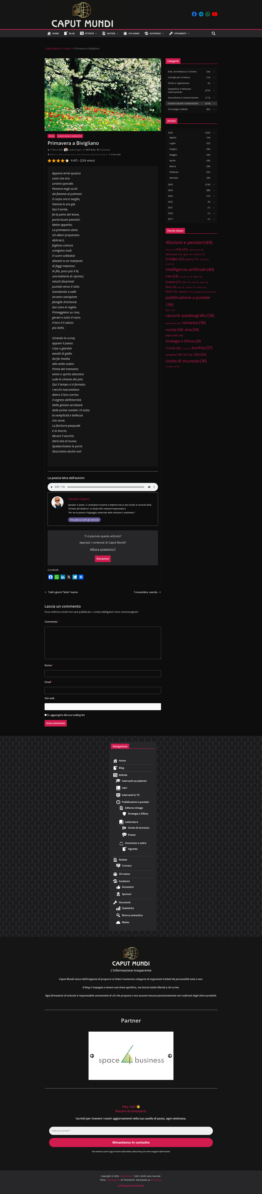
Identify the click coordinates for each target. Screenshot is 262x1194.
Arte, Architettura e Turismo (182, 71)
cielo (72, 154)
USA (199, 354)
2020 (170, 213)
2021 (170, 207)
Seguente (170, 1056)
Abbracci (53, 154)
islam (197, 276)
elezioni (199, 254)
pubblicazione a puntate (188, 301)
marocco (190, 287)
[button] (95, 33)
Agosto (173, 137)
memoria (201, 287)
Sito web (49, 698)
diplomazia (174, 254)
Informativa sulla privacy (131, 1151)
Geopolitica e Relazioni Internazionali (179, 90)
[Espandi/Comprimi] (213, 71)
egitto (188, 254)
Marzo (173, 166)
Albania (170, 250)
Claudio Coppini (74, 149)
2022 (170, 201)
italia (186, 282)
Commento (52, 621)
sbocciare (95, 154)
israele (173, 282)
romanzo (194, 322)
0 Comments (104, 149)
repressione (173, 323)
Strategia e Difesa (183, 341)
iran (172, 276)
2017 (170, 219)
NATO (171, 291)
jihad (195, 282)
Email (49, 682)
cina (181, 249)
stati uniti (174, 335)
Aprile (173, 160)
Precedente (92, 1056)
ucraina (174, 355)
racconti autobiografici (190, 315)
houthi (169, 264)
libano (204, 282)
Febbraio (174, 172)
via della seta (173, 366)
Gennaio (174, 177)
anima (66, 154)
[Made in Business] (131, 1056)
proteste (211, 292)
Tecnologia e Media (178, 109)
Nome (49, 665)
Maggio (173, 154)
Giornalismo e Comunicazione (183, 97)
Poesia (51, 136)
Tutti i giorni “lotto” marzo (63, 592)
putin (170, 310)
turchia (202, 347)
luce (181, 287)
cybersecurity (196, 249)
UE (187, 354)
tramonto (104, 154)
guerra (192, 259)
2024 (170, 190)
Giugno (173, 149)
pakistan (184, 291)
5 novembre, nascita (145, 592)
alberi (60, 154)
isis (189, 277)
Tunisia (186, 349)
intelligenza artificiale (190, 269)
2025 (170, 184)
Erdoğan (175, 259)
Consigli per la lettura (179, 77)
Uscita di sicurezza (186, 361)
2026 (170, 132)
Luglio (173, 143)
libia (171, 287)
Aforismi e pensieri (189, 242)
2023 (170, 196)
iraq (182, 277)
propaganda (199, 292)
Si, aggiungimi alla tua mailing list (66, 715)
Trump (173, 348)
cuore (77, 154)
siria (192, 329)
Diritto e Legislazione (178, 83)
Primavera (85, 154)
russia (174, 329)
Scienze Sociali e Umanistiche (70, 136)
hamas (204, 259)
